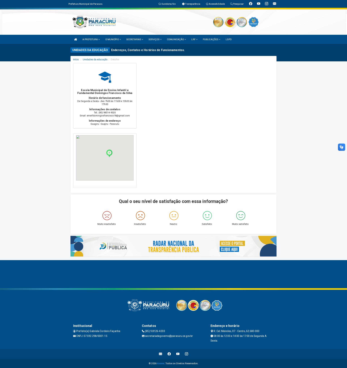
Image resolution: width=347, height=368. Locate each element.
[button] (109, 153)
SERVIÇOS (154, 39)
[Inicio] (75, 39)
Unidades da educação (95, 59)
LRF (193, 39)
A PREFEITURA (90, 39)
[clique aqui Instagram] (186, 354)
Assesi (160, 363)
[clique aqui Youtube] (178, 354)
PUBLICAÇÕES (211, 39)
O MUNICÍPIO (112, 39)
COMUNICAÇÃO (176, 39)
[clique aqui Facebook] (169, 354)
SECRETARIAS (134, 39)
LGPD (229, 39)
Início (76, 59)
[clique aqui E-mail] (160, 354)
